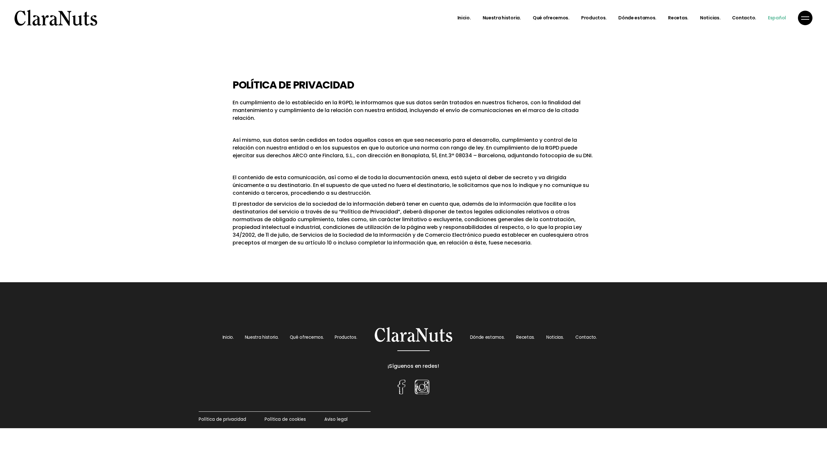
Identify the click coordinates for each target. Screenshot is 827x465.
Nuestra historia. (262, 337)
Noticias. (555, 337)
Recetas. (525, 337)
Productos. (346, 337)
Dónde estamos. (487, 337)
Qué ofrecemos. (307, 337)
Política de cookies (285, 419)
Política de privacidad (222, 419)
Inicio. (228, 337)
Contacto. (586, 337)
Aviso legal (336, 419)
